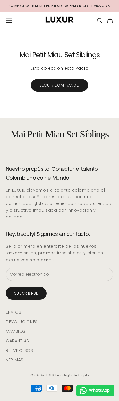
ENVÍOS (13, 312)
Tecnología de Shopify (72, 375)
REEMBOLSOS (19, 350)
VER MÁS (14, 360)
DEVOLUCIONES (22, 322)
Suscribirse (26, 293)
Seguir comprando (59, 85)
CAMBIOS (15, 331)
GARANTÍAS (17, 341)
